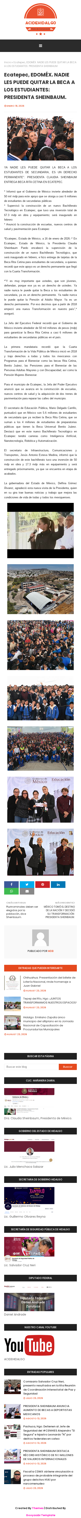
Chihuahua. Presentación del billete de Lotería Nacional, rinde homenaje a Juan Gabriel (49, 982)
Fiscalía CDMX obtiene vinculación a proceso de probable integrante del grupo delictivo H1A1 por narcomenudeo (48, 1478)
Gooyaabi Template (40, 1515)
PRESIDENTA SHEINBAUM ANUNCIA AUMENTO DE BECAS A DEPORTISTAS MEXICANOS (47, 1410)
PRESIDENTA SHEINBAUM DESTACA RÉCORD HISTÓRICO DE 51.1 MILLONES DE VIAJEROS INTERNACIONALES (48, 1455)
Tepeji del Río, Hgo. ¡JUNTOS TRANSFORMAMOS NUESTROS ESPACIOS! (50, 1001)
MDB (50, 951)
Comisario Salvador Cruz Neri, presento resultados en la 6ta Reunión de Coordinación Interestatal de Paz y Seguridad (49, 1388)
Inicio (7, 62)
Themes (37, 1508)
